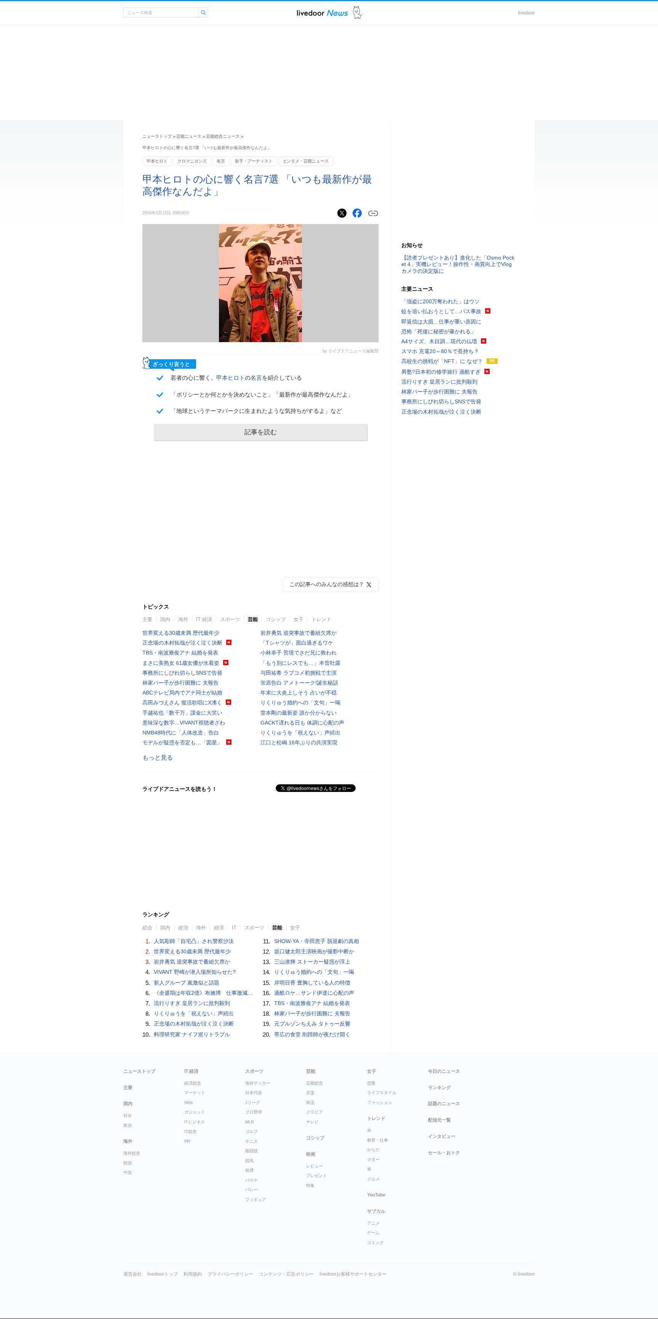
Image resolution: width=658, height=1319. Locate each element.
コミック (375, 1242)
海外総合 (131, 1153)
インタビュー (441, 1136)
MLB (249, 1122)
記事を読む (260, 432)
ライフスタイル (381, 1092)
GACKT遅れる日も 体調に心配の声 (302, 723)
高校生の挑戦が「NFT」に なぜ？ (442, 361)
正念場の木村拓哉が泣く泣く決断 (182, 643)
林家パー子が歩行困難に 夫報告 (180, 683)
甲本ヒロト (157, 161)
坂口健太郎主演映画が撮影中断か (314, 951)
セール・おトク (444, 1152)
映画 (310, 1154)
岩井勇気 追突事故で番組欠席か (298, 633)
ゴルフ (251, 1131)
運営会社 (132, 1274)
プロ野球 (253, 1112)
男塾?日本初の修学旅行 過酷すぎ (441, 372)
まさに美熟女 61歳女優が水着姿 (180, 663)
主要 (147, 619)
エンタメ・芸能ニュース (306, 161)
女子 (298, 619)
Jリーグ (252, 1102)
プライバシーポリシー (230, 1274)
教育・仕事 (377, 1140)
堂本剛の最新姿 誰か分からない (298, 713)
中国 (127, 1172)
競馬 (249, 1160)
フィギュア (255, 1199)
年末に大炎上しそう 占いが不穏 (298, 693)
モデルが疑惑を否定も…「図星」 (182, 742)
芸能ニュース (188, 136)
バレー (251, 1189)
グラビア (314, 1112)
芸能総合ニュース (223, 136)
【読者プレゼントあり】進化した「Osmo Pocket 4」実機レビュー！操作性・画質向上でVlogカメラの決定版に (457, 264)
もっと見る (157, 757)
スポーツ (230, 619)
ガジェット (194, 1112)
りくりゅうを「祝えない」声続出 (300, 733)
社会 (127, 1115)
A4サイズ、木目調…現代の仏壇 (439, 341)
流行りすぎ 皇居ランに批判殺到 (192, 1003)
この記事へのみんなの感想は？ (326, 584)
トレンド (321, 619)
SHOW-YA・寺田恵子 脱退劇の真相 (316, 941)
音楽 (310, 1092)
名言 (221, 161)
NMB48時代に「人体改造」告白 (180, 733)
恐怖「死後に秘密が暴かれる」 (438, 331)
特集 (310, 1185)
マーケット (194, 1092)
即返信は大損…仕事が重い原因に (441, 322)
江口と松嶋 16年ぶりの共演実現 (298, 742)
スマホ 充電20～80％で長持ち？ (440, 351)
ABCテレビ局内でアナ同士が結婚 (182, 693)
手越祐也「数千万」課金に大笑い (182, 713)
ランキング (439, 1087)
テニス (251, 1141)
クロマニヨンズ (192, 161)
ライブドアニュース (322, 12)
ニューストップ (157, 136)
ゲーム (373, 1232)
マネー (373, 1159)
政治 (127, 1125)
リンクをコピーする (373, 213)
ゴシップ (276, 619)
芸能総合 (314, 1083)
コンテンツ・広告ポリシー (286, 1274)
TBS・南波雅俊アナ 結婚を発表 (180, 653)
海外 (183, 619)
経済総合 (192, 1083)
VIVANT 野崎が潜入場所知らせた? (195, 972)
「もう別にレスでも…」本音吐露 (300, 663)
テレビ (312, 1122)
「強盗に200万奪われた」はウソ (440, 301)
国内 (165, 619)
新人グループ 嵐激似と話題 (186, 983)
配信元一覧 (439, 1120)
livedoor (526, 13)
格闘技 (251, 1151)
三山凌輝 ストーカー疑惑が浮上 (312, 962)
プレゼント (316, 1175)
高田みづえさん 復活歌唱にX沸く (182, 702)
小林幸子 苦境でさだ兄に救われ (298, 653)
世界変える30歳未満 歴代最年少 (180, 633)
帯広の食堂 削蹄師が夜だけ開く (312, 1034)
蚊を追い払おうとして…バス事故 (441, 311)
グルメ (373, 1179)
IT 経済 (204, 619)
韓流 (310, 1102)
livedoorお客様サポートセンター (352, 1274)
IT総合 (190, 1131)
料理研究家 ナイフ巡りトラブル (192, 1034)
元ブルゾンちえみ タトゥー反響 (312, 1024)
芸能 (253, 619)
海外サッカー (257, 1083)
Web (188, 1102)
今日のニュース (444, 1071)
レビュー (314, 1166)
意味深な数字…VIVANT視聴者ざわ (183, 723)
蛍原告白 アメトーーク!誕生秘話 (299, 683)
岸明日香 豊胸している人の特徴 (312, 983)
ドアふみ (358, 12)
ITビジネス (194, 1122)
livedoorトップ (162, 1274)
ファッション (379, 1102)
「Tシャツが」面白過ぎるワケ (296, 643)
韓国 (127, 1163)
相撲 (249, 1170)
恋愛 (371, 1083)
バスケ (251, 1180)
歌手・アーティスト (254, 161)
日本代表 (253, 1092)
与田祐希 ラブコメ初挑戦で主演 (298, 673)
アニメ (373, 1223)
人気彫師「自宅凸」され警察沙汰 (194, 941)
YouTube (376, 1195)
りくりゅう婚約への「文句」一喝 (300, 702)
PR (187, 1141)
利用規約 (193, 1274)
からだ (373, 1149)
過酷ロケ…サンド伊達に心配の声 (314, 993)
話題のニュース (444, 1103)
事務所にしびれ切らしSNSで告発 (182, 673)
